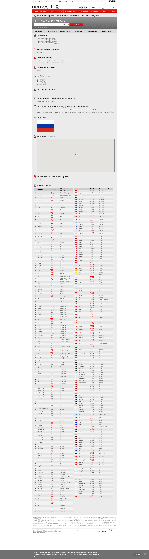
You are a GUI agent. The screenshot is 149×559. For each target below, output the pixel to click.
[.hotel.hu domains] (76, 364)
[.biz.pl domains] (35, 461)
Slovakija (62, 337)
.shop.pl (40, 444)
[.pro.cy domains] (76, 481)
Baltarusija (101, 456)
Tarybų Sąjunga (103, 426)
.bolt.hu (81, 399)
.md (39, 207)
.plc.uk (39, 341)
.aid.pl (39, 401)
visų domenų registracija (40, 27)
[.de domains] (35, 213)
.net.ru (80, 424)
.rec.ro (39, 511)
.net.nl (39, 383)
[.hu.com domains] (35, 490)
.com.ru (81, 422)
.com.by (81, 462)
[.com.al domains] (35, 362)
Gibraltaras (63, 304)
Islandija (101, 274)
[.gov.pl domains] (35, 457)
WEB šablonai (84, 11)
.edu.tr (80, 256)
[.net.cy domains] (76, 487)
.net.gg (40, 293)
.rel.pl (39, 414)
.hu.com (40, 490)
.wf (38, 281)
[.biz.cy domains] (76, 493)
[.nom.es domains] (76, 272)
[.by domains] (76, 456)
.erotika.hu (81, 356)
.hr (79, 230)
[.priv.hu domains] (76, 403)
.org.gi (39, 308)
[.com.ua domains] (35, 200)
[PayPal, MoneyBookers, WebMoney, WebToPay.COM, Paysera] (74, 526)
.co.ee (39, 236)
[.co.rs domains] (76, 286)
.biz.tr (80, 262)
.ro (38, 508)
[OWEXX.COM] (104, 531)
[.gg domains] (35, 286)
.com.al (40, 362)
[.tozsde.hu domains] (76, 357)
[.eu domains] (76, 343)
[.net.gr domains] (76, 226)
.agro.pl (40, 438)
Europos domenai (65, 31)
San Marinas (63, 498)
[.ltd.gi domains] (35, 306)
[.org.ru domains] (76, 420)
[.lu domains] (76, 414)
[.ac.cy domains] (76, 468)
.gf (38, 276)
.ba (38, 193)
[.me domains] (35, 270)
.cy (79, 466)
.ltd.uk (39, 343)
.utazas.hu (81, 393)
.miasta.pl (40, 397)
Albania (62, 360)
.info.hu (81, 380)
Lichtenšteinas (64, 316)
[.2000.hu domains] (76, 349)
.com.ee (40, 233)
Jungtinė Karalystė (65, 339)
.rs (79, 277)
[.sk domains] (35, 337)
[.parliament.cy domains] (76, 489)
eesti (81, 1)
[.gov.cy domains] (76, 491)
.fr (79, 216)
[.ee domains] (35, 216)
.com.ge (40, 249)
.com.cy (81, 477)
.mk (39, 325)
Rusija (61, 492)
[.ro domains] (35, 508)
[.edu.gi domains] (35, 312)
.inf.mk (40, 329)
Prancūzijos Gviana (65, 276)
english (35, 1)
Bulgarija (62, 283)
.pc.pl (39, 399)
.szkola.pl (40, 392)
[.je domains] (35, 261)
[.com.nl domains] (35, 379)
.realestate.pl (41, 403)
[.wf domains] (35, 281)
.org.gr (80, 222)
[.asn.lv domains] (76, 442)
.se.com (40, 480)
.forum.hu (81, 372)
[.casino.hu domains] (76, 384)
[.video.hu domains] (76, 378)
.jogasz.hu (81, 411)
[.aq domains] (76, 213)
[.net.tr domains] (76, 254)
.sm (39, 498)
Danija (61, 322)
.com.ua (40, 200)
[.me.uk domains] (35, 346)
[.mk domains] (35, 325)
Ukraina (62, 197)
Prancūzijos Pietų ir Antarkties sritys (65, 279)
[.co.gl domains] (35, 371)
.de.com (40, 478)
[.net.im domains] (35, 474)
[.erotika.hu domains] (76, 355)
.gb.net (80, 299)
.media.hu (81, 353)
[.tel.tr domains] (76, 242)
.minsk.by (81, 460)
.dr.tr (80, 250)
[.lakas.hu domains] (76, 390)
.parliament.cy (82, 489)
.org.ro (80, 193)
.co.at (80, 295)
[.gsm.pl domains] (35, 427)
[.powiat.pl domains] (35, 448)
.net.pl (39, 451)
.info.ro (81, 205)
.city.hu (81, 409)
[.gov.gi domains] (35, 314)
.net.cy (80, 487)
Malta (100, 320)
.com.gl (40, 369)
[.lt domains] (76, 314)
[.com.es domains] (76, 270)
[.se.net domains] (76, 301)
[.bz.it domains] (76, 311)
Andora (62, 205)
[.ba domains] (35, 192)
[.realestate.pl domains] (35, 403)
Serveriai (51, 11)
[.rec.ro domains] (35, 511)
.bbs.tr (80, 252)
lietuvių (68, 1)
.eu (79, 343)
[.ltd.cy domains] (76, 470)
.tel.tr (80, 242)
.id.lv (80, 432)
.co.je (39, 265)
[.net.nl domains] (35, 383)
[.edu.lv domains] (76, 446)
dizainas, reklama (66, 530)
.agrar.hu (81, 389)
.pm (39, 495)
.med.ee (40, 220)
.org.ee (40, 226)
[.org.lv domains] (76, 436)
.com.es (81, 270)
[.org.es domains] (76, 268)
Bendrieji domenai (52, 31)
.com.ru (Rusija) (42, 81)
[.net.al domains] (35, 364)
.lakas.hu (81, 391)
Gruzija (62, 242)
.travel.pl (40, 416)
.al (38, 358)
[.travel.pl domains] (35, 415)
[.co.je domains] (35, 265)
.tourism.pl (41, 429)
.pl (38, 386)
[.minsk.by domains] (76, 459)
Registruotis (113, 7)
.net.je (39, 267)
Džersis (62, 261)
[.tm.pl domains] (35, 431)
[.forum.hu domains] (76, 372)
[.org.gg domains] (35, 289)
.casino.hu (81, 384)
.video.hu (81, 378)
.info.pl (40, 435)
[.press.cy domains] (76, 485)
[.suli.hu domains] (76, 362)
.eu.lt (80, 317)
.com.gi (40, 310)
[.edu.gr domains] (76, 228)
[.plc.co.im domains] (35, 470)
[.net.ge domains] (35, 250)
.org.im (40, 466)
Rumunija (62, 508)
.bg (39, 283)
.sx (79, 453)
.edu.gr (81, 228)
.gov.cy (81, 491)
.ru (79, 417)
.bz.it (80, 311)
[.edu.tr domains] (76, 256)
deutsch (49, 1)
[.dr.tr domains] (76, 250)
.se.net (80, 301)
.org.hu (81, 360)
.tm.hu (80, 370)
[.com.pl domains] (35, 422)
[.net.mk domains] (35, 335)
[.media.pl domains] (35, 388)
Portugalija (101, 333)
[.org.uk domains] (35, 349)
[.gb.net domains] (76, 299)
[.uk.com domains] (35, 482)
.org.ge (40, 244)
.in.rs (80, 284)
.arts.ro (81, 207)
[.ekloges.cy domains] (76, 483)
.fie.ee (39, 223)
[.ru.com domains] (35, 492)
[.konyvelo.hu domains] (76, 382)
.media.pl (40, 388)
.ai (38, 298)
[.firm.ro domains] (76, 199)
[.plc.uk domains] (35, 341)
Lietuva (101, 314)
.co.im (39, 468)
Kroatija (101, 230)
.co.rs (80, 286)
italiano (55, 1)
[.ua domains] (35, 197)
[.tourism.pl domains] (35, 429)
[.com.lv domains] (76, 440)
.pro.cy (80, 481)
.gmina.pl (40, 394)
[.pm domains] (35, 495)
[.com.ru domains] (76, 422)
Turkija (100, 236)
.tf (38, 279)
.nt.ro (80, 209)
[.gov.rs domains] (76, 290)
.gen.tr (80, 246)
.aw (80, 448)
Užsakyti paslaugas (70, 11)
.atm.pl (40, 433)
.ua (38, 197)
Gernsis (62, 286)
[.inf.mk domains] (35, 329)
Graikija (62, 486)
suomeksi (87, 1)
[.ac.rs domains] (76, 279)
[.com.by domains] (76, 462)
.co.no (39, 505)
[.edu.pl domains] (35, 453)
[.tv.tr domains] (76, 260)
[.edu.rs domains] (76, 288)
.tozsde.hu (81, 358)
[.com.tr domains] (76, 244)
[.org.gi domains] (35, 308)
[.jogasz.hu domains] (76, 411)
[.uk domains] (35, 339)
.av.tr (80, 258)
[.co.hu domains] (76, 376)
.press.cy (81, 485)
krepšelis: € (95, 7)
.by (79, 456)
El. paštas (103, 11)
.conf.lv (81, 434)
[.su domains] (76, 426)
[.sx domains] (76, 453)
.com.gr (81, 224)
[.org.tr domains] (76, 240)
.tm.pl (39, 431)
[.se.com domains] (35, 480)
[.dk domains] (35, 322)
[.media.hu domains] (76, 353)
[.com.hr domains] (76, 233)
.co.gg (39, 291)
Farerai (62, 500)
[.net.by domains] (76, 464)
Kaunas (40, 531)
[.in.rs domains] (76, 283)
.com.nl (40, 379)
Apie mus (34, 532)
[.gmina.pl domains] (35, 394)
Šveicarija (62, 296)
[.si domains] (35, 319)
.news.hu (81, 397)
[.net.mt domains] (76, 326)
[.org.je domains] (35, 263)
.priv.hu (81, 403)
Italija (100, 306)
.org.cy (80, 475)
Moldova (62, 207)
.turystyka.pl (41, 390)
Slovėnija (62, 319)
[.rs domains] (76, 277)
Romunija (101, 203)
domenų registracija (65, 529)
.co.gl (39, 371)
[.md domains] (35, 207)
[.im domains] (35, 463)
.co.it (80, 309)
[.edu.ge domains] (35, 255)
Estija (61, 216)
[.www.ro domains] (76, 211)
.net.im (40, 474)
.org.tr (80, 240)
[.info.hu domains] (76, 380)
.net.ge (39, 251)
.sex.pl (39, 459)
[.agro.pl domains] (35, 437)
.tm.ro (80, 201)
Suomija (62, 301)
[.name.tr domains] (76, 238)
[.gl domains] (35, 366)
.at (79, 293)
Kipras (100, 466)
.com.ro (81, 195)
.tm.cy (80, 479)
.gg (39, 286)
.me (39, 270)
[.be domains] (35, 209)
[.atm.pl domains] (35, 433)
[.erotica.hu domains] (76, 351)
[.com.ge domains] (35, 248)
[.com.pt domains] (76, 337)
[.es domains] (76, 265)
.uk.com (40, 482)
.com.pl (40, 422)
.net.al (39, 364)
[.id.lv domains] (76, 431)
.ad (38, 205)
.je (38, 261)
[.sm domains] (35, 498)
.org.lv (80, 436)
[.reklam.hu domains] (76, 366)
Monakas (62, 203)
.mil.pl (39, 420)
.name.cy (81, 473)
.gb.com (40, 476)
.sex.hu (81, 405)
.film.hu (81, 368)
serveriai (75, 530)
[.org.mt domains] (76, 320)
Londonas (55, 531)
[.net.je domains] (35, 267)
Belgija (62, 210)
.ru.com (40, 492)
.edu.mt (81, 329)
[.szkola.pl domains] (35, 392)
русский (42, 1)
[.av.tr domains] (76, 258)
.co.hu (80, 376)
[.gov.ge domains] (35, 257)
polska (62, 1)
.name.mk (40, 327)
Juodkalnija (63, 270)
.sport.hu (81, 401)
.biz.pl (39, 461)
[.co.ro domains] (76, 203)
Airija (61, 259)
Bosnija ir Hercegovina (65, 193)
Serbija (100, 277)
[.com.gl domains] (35, 369)
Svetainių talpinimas (40, 11)
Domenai (59, 11)
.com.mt (81, 322)
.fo (38, 500)
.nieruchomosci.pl (43, 408)
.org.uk (40, 350)
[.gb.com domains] (35, 476)
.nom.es (81, 272)
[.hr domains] (76, 230)
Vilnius (38, 531)
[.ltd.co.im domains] (35, 472)
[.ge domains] (35, 242)
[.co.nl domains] (35, 381)
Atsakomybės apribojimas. (42, 532)
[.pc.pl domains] (35, 398)
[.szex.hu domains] (76, 407)
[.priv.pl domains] (35, 455)
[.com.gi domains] (35, 310)
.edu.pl (40, 453)
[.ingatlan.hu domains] (76, 374)
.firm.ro (81, 199)
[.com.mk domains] (35, 333)
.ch (38, 296)
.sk (38, 337)
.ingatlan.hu (82, 374)
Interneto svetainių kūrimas (37, 530)
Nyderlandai (63, 376)
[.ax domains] (76, 450)
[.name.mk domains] (35, 327)
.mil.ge (40, 246)
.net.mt (80, 326)
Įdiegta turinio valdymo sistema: (103, 529)
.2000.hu (81, 349)
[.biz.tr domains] (76, 262)
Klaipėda (44, 531)
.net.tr (80, 254)
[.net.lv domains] (76, 444)
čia (34, 556)
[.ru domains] (76, 417)
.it (79, 306)
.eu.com (40, 488)
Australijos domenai (106, 31)
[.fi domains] (35, 301)
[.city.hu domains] (76, 409)
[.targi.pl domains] (35, 411)
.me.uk (39, 346)
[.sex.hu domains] (76, 405)
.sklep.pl (40, 442)
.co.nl (39, 381)
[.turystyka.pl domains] (35, 390)
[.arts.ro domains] (76, 207)
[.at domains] (76, 292)
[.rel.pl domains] (35, 413)
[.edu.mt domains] (76, 329)
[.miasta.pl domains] (35, 396)
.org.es (80, 268)
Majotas (101, 340)
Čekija (100, 496)
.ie (38, 259)
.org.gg (40, 289)
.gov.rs (80, 290)
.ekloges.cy (82, 483)
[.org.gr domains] (76, 222)
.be (38, 210)
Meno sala (62, 464)
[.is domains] (76, 274)
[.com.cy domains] (76, 477)
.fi (38, 301)
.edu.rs (80, 288)
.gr (79, 219)
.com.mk (40, 333)
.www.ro (81, 211)
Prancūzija (101, 216)
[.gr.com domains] (35, 486)
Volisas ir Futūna (64, 281)
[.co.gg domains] (35, 291)
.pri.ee (39, 230)
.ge (38, 242)
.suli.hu (81, 362)
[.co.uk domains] (35, 353)
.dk (38, 322)
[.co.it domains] (76, 309)
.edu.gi (40, 312)
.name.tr (81, 238)
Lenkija (62, 386)
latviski (75, 1)
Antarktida (101, 213)
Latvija (100, 429)
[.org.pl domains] (35, 405)
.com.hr (81, 233)
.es (79, 265)
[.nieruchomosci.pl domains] (35, 409)
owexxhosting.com (84, 530)
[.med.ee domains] (35, 219)
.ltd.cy (80, 471)
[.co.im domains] (35, 468)
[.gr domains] (76, 219)
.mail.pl (40, 418)
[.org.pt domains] (76, 335)
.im (39, 464)
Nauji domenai (38, 31)
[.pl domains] (35, 385)
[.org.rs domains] (76, 281)
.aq (79, 213)
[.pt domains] (76, 332)
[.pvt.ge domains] (35, 253)
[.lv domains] (76, 429)
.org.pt (80, 335)
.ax (79, 450)
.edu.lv (80, 446)
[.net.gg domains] (35, 293)
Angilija (62, 298)
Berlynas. (59, 531)
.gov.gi (39, 314)
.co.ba (39, 195)
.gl (38, 367)
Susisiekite (39, 180)
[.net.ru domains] (76, 424)
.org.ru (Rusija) (42, 83)
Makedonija (63, 325)
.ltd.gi (39, 306)
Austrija (101, 293)
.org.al (39, 360)
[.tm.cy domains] (76, 479)
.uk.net (80, 303)
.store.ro (81, 191)
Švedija (62, 273)
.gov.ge (40, 257)
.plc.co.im (40, 470)
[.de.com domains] (35, 478)
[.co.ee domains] (35, 236)
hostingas (56, 529)
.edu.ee (40, 240)
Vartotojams (94, 11)
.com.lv (81, 440)
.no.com (40, 484)
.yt (79, 340)
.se (38, 273)
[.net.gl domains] (35, 373)
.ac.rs (80, 279)
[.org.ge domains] (35, 244)
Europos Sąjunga (64, 488)
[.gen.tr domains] (76, 246)
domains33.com (91, 530)
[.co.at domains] (76, 295)
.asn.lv (80, 442)
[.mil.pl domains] (35, 420)
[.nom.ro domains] (76, 197)
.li (38, 316)
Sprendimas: (99, 531)
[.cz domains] (76, 496)
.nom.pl (40, 425)
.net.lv (80, 444)
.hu (79, 347)
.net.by (80, 464)
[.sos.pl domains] (35, 446)
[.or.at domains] (76, 297)
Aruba (100, 448)
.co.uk (39, 353)
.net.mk (40, 335)
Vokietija (62, 213)
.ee (38, 216)
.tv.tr (80, 260)
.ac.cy (80, 468)
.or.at (80, 297)
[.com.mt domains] (76, 322)
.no (39, 503)
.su (79, 426)
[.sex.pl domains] (35, 459)
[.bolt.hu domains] (76, 399)
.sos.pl (39, 446)
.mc (39, 203)
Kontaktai (112, 11)
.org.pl (39, 405)
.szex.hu (81, 407)
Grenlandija (63, 367)
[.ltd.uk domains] (35, 343)
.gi (38, 304)
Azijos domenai (78, 31)
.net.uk (39, 356)
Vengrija (62, 490)
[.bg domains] (35, 283)
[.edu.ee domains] (35, 240)
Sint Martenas (102, 453)
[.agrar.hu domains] (76, 388)
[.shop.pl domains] (35, 444)
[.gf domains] (35, 276)
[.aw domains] (76, 448)
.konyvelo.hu (82, 382)
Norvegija (62, 484)
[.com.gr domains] (76, 224)
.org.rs (80, 282)
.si (38, 319)
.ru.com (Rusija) (42, 84)
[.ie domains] (35, 259)
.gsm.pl (40, 427)
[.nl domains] (35, 376)
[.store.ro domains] (76, 190)
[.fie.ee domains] (35, 223)
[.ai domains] (35, 298)
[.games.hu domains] (76, 395)
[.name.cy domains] (76, 472)
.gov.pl (39, 457)
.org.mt (81, 320)
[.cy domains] (76, 466)
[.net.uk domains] (35, 355)
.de (38, 213)
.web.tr (80, 236)
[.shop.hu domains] (76, 386)
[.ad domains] (35, 205)
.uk (38, 339)
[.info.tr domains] (76, 248)
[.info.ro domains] (76, 205)
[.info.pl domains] (35, 435)
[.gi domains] (35, 304)
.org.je (39, 263)
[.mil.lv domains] (76, 438)
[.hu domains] (76, 347)
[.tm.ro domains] (76, 201)
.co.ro (80, 203)
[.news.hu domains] (76, 397)
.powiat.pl (40, 448)
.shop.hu (81, 386)
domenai (60, 529)
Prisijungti (107, 7)
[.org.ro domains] (76, 192)
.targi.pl (40, 411)
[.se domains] (35, 273)
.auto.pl (40, 440)
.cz (79, 496)
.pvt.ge (39, 253)
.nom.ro (81, 197)
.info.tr (80, 248)
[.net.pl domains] (35, 450)
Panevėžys (51, 531)
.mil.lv (80, 438)
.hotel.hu (81, 364)
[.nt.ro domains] (76, 209)
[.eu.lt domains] (76, 317)
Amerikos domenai (92, 31)
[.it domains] (76, 306)
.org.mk (40, 331)
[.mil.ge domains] (35, 246)
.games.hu (81, 395)
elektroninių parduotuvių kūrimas (48, 530)
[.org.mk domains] (35, 331)
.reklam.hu (81, 366)
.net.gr (80, 226)
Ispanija (101, 265)
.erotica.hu (81, 351)
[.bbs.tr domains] (76, 252)
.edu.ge (40, 255)
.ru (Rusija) (41, 80)
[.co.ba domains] (35, 195)
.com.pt (81, 337)
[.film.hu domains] (76, 368)
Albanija (62, 358)
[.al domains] (35, 357)
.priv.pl (40, 455)
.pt (79, 333)
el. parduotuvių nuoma (59, 530)
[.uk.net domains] (76, 303)
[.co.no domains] (35, 505)
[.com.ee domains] (35, 233)
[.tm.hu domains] (76, 370)
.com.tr (81, 244)
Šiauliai (47, 531)
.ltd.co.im (40, 472)
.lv (79, 429)
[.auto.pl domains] (35, 439)
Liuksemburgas (102, 414)
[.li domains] (35, 316)
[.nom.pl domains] (35, 425)
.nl (38, 376)
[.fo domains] (35, 500)
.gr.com (40, 486)
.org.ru (80, 420)
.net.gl (39, 373)
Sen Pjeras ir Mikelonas (63, 495)
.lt (79, 314)
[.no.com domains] (35, 484)
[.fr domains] (76, 216)
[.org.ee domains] (35, 226)
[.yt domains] (76, 340)
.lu (79, 414)
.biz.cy (80, 493)
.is (79, 274)
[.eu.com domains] (35, 488)
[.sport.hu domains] (76, 401)
